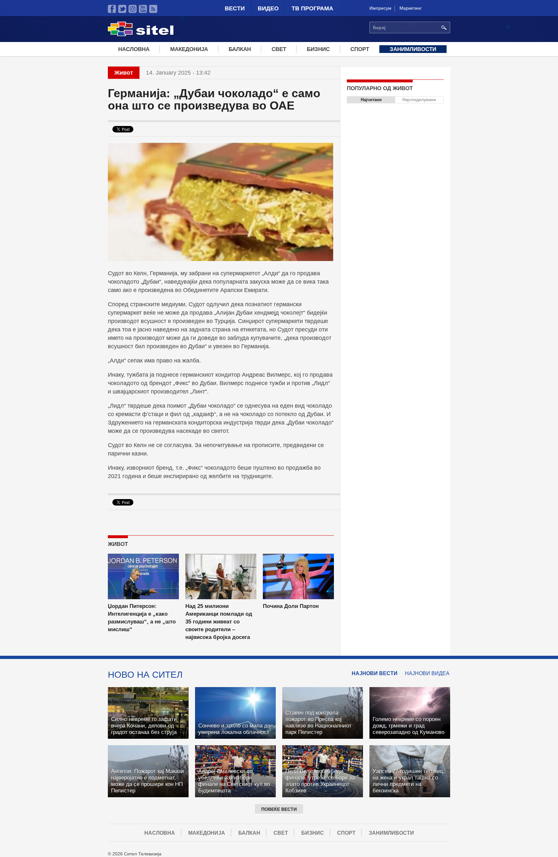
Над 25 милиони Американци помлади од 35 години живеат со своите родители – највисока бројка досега (218, 621)
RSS (153, 9)
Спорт (359, 49)
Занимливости (413, 49)
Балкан (240, 49)
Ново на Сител (145, 674)
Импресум (380, 8)
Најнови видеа (427, 673)
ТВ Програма (312, 8)
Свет (279, 49)
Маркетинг (410, 8)
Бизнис (318, 49)
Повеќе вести (279, 809)
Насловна (134, 49)
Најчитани (371, 99)
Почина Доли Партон (291, 606)
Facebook (112, 9)
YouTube (143, 9)
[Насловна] (140, 35)
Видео (268, 8)
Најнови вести (375, 673)
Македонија (189, 49)
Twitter (122, 9)
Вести (235, 8)
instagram (133, 9)
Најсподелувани (419, 99)
